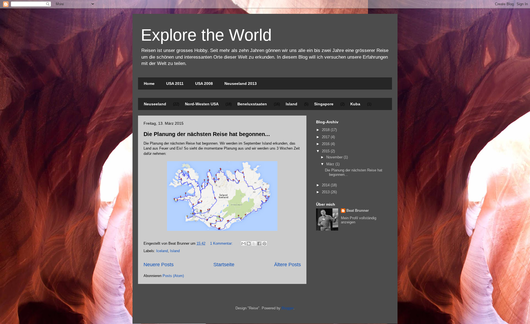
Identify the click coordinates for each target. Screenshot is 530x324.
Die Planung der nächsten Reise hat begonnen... (207, 134)
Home (149, 83)
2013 (326, 192)
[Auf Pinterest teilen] (264, 243)
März (330, 164)
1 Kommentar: (222, 243)
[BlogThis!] (248, 243)
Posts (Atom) (173, 276)
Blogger (287, 308)
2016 (326, 144)
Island (291, 104)
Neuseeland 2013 (240, 83)
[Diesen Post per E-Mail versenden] (243, 243)
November (335, 157)
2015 (326, 151)
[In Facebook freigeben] (259, 243)
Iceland (162, 251)
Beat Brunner (357, 210)
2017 (326, 137)
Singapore (323, 104)
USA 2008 (204, 83)
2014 (326, 185)
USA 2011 (175, 83)
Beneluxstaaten (252, 104)
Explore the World (206, 35)
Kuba (355, 104)
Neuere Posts (159, 264)
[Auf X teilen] (254, 243)
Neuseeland (155, 104)
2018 (326, 130)
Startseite (223, 264)
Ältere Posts (287, 264)
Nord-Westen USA (202, 104)
